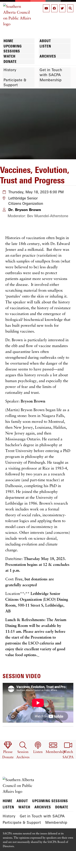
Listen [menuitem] (45, 46)
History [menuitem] (10, 70)
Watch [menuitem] (9, 56)
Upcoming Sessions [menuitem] (13, 48)
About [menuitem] (45, 41)
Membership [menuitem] (51, 80)
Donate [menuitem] (10, 61)
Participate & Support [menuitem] (15, 82)
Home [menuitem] (8, 41)
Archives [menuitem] (48, 56)
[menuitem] (7, 750)
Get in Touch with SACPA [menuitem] (51, 72)
